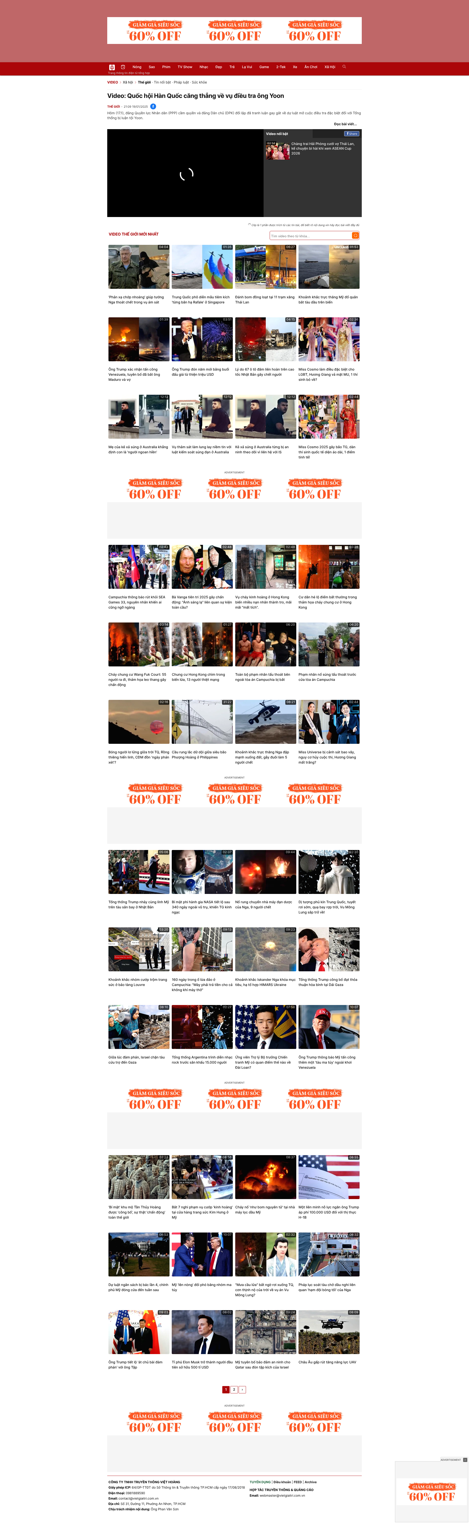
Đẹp (218, 67)
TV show (185, 67)
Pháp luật (181, 82)
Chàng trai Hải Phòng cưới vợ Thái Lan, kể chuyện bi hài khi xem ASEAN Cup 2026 (311, 148)
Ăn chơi (310, 67)
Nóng (137, 67)
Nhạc (204, 67)
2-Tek (281, 67)
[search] (342, 67)
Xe (295, 67)
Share (353, 133)
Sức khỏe (199, 82)
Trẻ (232, 67)
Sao (152, 67)
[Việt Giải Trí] (112, 67)
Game (264, 67)
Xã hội (330, 67)
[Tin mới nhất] (123, 67)
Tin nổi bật (162, 82)
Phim (166, 67)
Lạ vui (247, 67)
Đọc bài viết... (345, 124)
